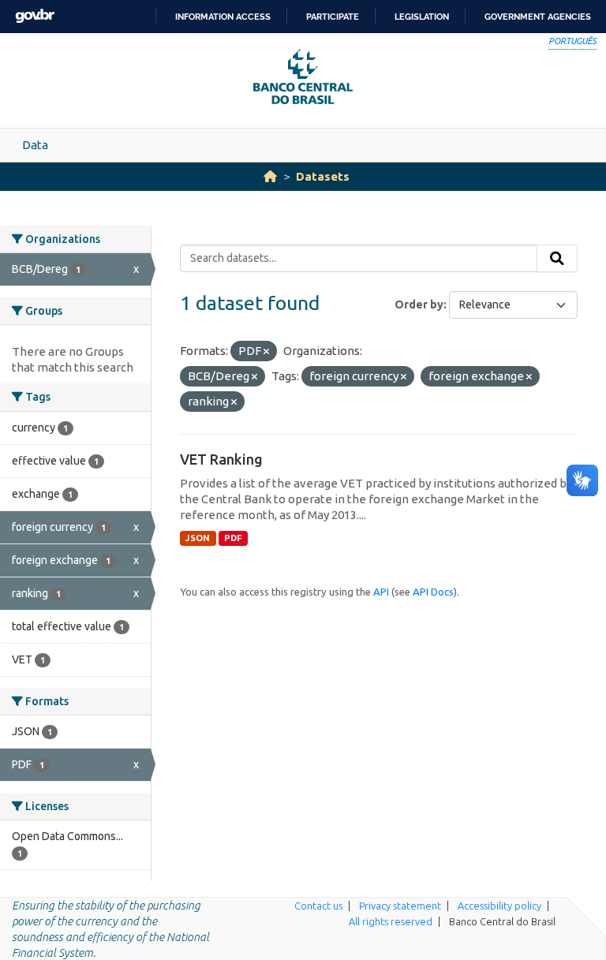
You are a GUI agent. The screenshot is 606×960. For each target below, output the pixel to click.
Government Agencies (537, 16)
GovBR (34, 16)
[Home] (270, 176)
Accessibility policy (499, 905)
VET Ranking (221, 459)
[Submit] (557, 259)
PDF (233, 538)
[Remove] (266, 352)
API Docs (433, 591)
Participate (332, 16)
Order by (419, 304)
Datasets (323, 176)
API (381, 591)
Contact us (318, 905)
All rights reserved (390, 921)
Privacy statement (400, 905)
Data (35, 144)
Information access (223, 16)
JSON (197, 538)
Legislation (422, 16)
